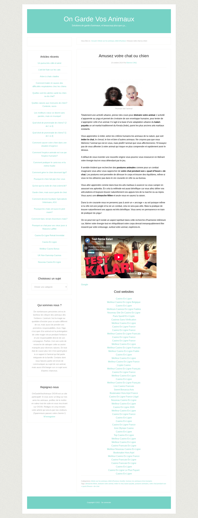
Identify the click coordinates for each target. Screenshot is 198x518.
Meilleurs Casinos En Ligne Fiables (124, 309)
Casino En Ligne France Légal (123, 397)
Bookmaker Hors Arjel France (124, 393)
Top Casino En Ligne (124, 435)
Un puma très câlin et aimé (49, 63)
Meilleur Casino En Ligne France (124, 361)
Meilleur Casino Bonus (49, 249)
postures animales (142, 484)
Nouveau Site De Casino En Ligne (123, 313)
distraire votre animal (105, 484)
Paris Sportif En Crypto (124, 316)
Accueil (94, 41)
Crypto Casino (124, 365)
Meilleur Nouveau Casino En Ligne (124, 449)
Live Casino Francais (124, 386)
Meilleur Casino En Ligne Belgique (123, 302)
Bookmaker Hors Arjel (123, 453)
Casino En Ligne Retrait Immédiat (49, 235)
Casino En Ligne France (124, 327)
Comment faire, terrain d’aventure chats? (49, 219)
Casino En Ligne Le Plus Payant (123, 470)
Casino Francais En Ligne (123, 445)
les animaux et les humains (142, 481)
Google (84, 284)
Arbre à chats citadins (49, 76)
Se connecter (106, 502)
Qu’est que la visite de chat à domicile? (49, 186)
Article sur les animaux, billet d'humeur (112, 41)
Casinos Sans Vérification (123, 319)
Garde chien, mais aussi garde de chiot (49, 192)
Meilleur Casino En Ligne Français (123, 369)
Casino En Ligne (124, 299)
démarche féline (91, 484)
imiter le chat (119, 484)
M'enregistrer (49, 416)
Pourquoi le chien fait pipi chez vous (49, 179)
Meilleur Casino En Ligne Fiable (123, 351)
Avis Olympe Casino (124, 428)
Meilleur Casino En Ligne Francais (123, 333)
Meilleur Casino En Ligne (124, 323)
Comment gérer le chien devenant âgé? (49, 172)
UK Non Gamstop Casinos (49, 255)
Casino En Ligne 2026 (124, 407)
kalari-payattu (129, 484)
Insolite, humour (125, 481)
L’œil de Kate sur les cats (49, 70)
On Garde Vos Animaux (99, 19)
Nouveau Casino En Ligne (123, 400)
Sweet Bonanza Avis (124, 389)
